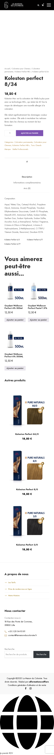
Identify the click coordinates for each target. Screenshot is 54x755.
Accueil (7, 68)
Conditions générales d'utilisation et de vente (27, 685)
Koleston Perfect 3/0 (27, 544)
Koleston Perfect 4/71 (35, 239)
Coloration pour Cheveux (21, 68)
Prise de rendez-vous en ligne (20, 589)
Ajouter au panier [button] (15, 319)
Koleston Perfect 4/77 (12, 244)
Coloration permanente (23, 142)
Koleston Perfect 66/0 (27, 434)
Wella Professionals (20, 149)
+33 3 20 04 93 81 (16, 631)
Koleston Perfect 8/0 (27, 489)
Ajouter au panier (29, 133)
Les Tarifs (12, 582)
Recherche (9, 649)
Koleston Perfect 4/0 (12, 239)
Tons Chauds (36, 145)
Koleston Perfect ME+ (23, 71)
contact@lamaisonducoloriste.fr (22, 635)
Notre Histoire (14, 595)
